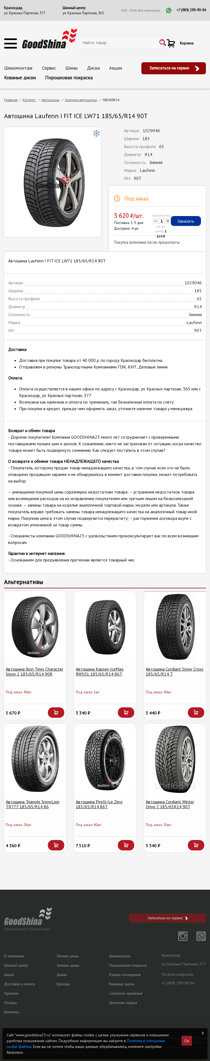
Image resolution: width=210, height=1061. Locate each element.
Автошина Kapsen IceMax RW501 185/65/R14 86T (100, 671)
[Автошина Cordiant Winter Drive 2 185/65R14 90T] (175, 759)
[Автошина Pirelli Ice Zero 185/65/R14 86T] (105, 759)
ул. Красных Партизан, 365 (83, 13)
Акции (115, 68)
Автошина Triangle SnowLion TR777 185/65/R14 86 (32, 804)
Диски (93, 68)
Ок (186, 1040)
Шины (71, 68)
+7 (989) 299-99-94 (191, 10)
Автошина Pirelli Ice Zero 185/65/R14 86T (99, 804)
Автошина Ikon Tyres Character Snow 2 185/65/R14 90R (34, 671)
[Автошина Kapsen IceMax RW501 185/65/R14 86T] (105, 627)
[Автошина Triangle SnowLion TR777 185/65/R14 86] (35, 759)
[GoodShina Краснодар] (49, 38)
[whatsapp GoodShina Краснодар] (197, 939)
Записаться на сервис (170, 67)
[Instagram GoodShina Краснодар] (179, 939)
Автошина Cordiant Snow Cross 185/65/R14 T (174, 671)
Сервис (49, 68)
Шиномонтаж (18, 68)
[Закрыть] (202, 1033)
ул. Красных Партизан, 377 (24, 13)
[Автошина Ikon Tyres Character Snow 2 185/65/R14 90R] (35, 627)
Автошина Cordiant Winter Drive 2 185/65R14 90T (170, 804)
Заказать (185, 221)
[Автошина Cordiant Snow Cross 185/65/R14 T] (175, 627)
